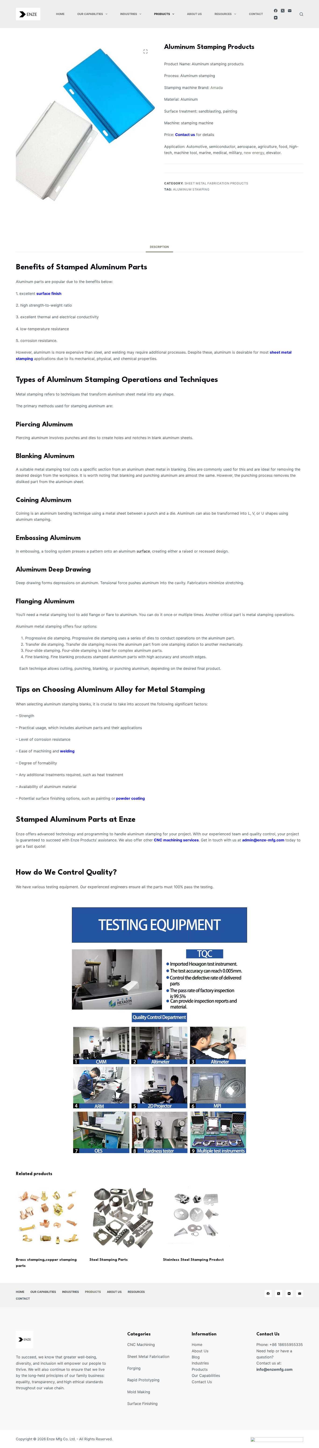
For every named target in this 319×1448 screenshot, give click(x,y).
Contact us (185, 134)
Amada (216, 87)
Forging (134, 1368)
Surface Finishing (142, 1403)
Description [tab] (159, 247)
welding (67, 751)
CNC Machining (141, 1344)
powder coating (130, 798)
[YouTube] (275, 17)
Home (60, 14)
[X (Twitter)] (282, 10)
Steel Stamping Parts (108, 1260)
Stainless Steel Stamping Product (193, 1260)
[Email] (289, 10)
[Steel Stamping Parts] (122, 1217)
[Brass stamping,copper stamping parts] (49, 1217)
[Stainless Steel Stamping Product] (196, 1217)
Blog (196, 1357)
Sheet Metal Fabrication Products (216, 183)
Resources (223, 14)
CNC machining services (176, 840)
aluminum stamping (191, 189)
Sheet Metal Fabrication (148, 1356)
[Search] (301, 14)
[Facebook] (275, 10)
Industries (128, 14)
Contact (256, 14)
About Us (194, 14)
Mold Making (138, 1391)
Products (162, 14)
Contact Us (202, 1381)
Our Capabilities (90, 14)
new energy (254, 152)
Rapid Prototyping (143, 1380)
